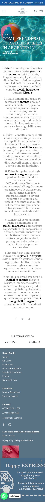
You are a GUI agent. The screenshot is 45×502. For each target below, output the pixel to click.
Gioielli (5, 357)
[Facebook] (3, 424)
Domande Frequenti (11, 368)
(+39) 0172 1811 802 (11, 408)
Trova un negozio (10, 396)
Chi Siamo (6, 360)
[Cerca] (35, 11)
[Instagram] (9, 424)
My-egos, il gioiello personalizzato (17, 440)
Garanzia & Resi (9, 380)
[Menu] (3, 11)
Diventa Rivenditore (11, 392)
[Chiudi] (41, 461)
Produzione (7, 364)
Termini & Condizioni (11, 372)
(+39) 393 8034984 (10, 413)
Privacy (5, 376)
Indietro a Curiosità (22, 336)
